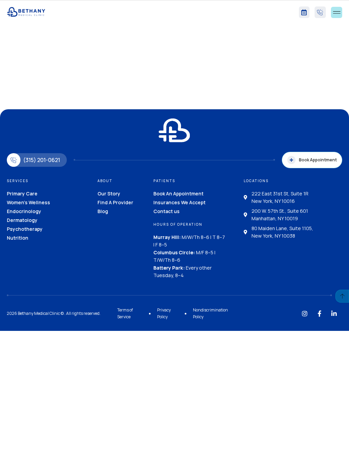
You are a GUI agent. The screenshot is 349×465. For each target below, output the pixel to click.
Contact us (166, 211)
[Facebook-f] (319, 313)
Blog (102, 211)
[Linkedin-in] (334, 313)
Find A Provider (115, 202)
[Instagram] (304, 313)
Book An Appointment (178, 193)
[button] (336, 12)
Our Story (108, 193)
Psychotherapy (25, 229)
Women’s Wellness (28, 202)
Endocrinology (24, 211)
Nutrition (17, 238)
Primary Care (22, 193)
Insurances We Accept (179, 202)
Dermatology (22, 220)
